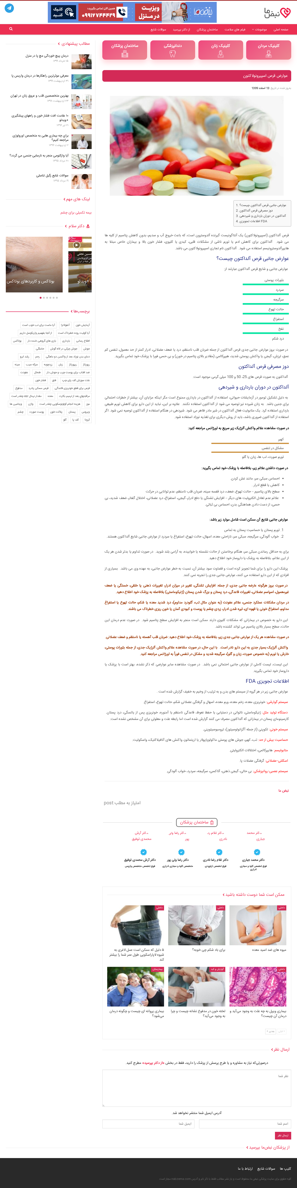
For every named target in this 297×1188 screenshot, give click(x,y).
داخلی (282, 908)
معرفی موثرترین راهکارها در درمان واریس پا (40, 76)
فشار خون (40, 380)
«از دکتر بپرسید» (153, 1063)
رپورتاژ (86, 364)
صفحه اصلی (281, 29)
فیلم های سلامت (235, 29)
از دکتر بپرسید (181, 29)
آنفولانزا (65, 325)
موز (88, 404)
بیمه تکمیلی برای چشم (76, 213)
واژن (30, 404)
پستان (72, 412)
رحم (37, 356)
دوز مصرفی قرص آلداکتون (256, 210)
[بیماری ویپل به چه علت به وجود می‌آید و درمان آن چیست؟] (257, 987)
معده (50, 396)
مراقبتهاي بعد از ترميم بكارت (74, 396)
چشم (20, 412)
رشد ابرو (24, 356)
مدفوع (19, 388)
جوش (86, 348)
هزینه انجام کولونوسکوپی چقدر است (59, 404)
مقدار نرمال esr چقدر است (26, 396)
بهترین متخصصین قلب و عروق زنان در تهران (39, 96)
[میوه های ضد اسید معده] (257, 925)
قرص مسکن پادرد (38, 388)
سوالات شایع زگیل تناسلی (52, 175)
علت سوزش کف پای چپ (76, 380)
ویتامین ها (16, 404)
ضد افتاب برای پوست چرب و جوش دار (68, 372)
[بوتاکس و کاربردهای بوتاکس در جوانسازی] (49, 265)
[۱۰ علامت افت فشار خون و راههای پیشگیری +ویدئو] (81, 121)
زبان (60, 364)
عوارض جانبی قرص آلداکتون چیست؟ (262, 205)
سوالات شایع (158, 29)
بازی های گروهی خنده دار (42, 341)
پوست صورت (36, 412)
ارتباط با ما (245, 1169)
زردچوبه (48, 364)
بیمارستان (157, 969)
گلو (64, 420)
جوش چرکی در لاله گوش (63, 348)
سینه (17, 364)
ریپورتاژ (73, 364)
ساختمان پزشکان (207, 29)
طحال (37, 372)
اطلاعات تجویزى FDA (253, 221)
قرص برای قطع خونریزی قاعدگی (72, 388)
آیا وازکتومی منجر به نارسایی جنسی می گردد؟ (39, 156)
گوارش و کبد (217, 969)
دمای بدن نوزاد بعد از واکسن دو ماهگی (68, 356)
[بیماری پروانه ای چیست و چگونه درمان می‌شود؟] (135, 987)
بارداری (66, 341)
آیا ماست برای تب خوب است (38, 325)
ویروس (86, 412)
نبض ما (283, 791)
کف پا (75, 420)
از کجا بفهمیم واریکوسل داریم (36, 333)
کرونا (87, 420)
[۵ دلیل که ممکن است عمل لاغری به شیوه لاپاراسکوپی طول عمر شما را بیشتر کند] (135, 925)
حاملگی (40, 348)
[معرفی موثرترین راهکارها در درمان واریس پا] (81, 81)
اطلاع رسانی (83, 341)
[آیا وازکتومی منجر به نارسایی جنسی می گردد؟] (81, 161)
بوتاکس (17, 341)
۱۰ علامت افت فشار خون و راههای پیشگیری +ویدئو (40, 118)
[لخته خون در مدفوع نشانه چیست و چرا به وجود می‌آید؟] (196, 987)
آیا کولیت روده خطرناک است (74, 333)
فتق (54, 380)
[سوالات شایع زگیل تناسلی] (81, 181)
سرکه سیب (32, 364)
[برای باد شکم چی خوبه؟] (196, 925)
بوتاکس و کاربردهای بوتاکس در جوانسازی (49, 281)
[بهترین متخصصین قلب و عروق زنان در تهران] (81, 101)
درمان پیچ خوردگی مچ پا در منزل (47, 56)
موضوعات (261, 29)
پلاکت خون (56, 412)
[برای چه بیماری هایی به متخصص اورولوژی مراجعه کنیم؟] (81, 141)
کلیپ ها (285, 1169)
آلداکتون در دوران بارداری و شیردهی (262, 216)
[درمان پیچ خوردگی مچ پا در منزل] (81, 61)
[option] (253, 851)
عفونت (24, 372)
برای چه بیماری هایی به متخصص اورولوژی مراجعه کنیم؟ (40, 138)
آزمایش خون (83, 325)
